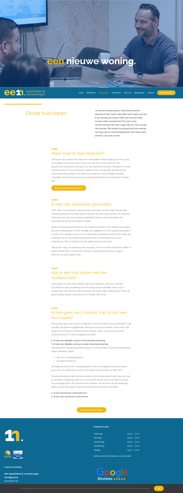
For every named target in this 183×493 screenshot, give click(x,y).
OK (159, 488)
